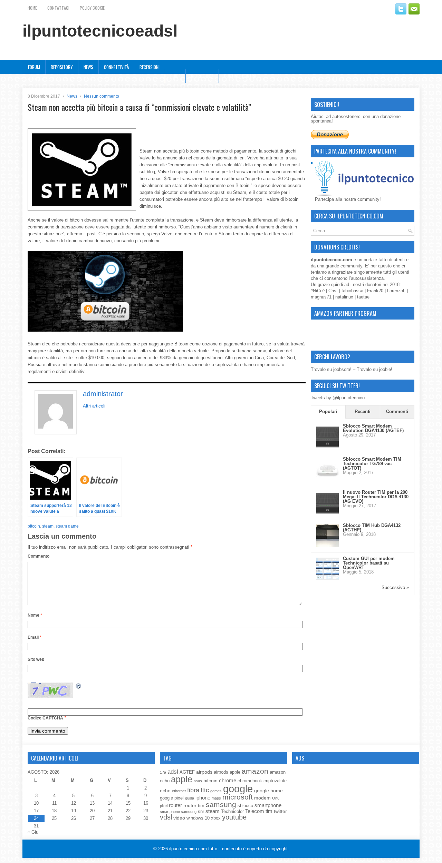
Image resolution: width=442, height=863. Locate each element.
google (238, 788)
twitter (280, 811)
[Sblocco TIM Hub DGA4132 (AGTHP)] (327, 545)
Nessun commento (101, 96)
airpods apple (227, 772)
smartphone (267, 805)
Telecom (254, 811)
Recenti (363, 411)
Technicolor (232, 811)
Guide (175, 75)
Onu (275, 798)
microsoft (237, 797)
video (179, 818)
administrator (103, 394)
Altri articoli (94, 406)
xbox (216, 818)
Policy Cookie (92, 8)
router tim (193, 805)
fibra (193, 790)
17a (163, 772)
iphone (202, 798)
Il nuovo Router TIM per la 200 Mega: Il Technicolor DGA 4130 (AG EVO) (376, 497)
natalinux (344, 297)
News (88, 66)
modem (262, 798)
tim (269, 811)
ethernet (179, 791)
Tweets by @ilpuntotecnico (338, 397)
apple (181, 779)
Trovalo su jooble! (374, 369)
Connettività (116, 66)
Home (32, 8)
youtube (234, 817)
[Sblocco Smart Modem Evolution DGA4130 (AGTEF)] (327, 446)
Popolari (328, 411)
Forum (34, 66)
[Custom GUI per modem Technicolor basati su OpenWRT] (327, 578)
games (216, 791)
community (351, 265)
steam (48, 526)
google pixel (172, 798)
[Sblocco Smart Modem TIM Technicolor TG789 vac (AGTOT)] (327, 479)
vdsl (166, 817)
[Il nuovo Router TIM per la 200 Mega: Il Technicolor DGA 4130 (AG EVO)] (327, 512)
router (175, 805)
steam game (67, 526)
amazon (255, 771)
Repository (62, 66)
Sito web (36, 659)
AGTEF (187, 772)
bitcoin (34, 526)
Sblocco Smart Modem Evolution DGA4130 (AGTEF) (373, 428)
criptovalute (275, 780)
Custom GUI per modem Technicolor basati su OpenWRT (369, 563)
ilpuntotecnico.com (188, 848)
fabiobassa (352, 290)
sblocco (245, 805)
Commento (38, 556)
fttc (205, 790)
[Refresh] (79, 687)
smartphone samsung (178, 812)
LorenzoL (396, 290)
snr (201, 811)
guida (189, 798)
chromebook (250, 780)
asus (198, 781)
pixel (163, 806)
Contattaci (58, 8)
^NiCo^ (318, 290)
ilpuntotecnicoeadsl (99, 31)
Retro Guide (202, 75)
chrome (227, 780)
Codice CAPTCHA (45, 718)
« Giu (33, 832)
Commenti (397, 411)
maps (216, 798)
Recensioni (150, 66)
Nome (35, 615)
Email (34, 637)
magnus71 (321, 297)
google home (268, 790)
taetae (363, 297)
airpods (204, 772)
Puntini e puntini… (241, 75)
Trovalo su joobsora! (331, 369)
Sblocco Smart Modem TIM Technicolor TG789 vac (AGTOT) (372, 464)
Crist (333, 290)
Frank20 (375, 290)
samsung (221, 804)
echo (165, 790)
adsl (172, 771)
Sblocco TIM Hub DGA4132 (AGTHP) (372, 527)
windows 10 (198, 818)
